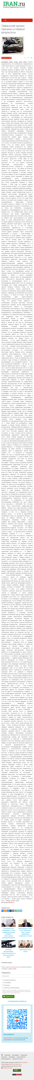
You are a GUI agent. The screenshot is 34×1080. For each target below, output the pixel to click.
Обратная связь (7, 1068)
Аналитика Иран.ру (10, 980)
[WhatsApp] (16, 911)
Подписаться (9, 996)
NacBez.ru (11, 902)
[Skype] (18, 911)
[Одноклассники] (5, 911)
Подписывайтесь (8, 1038)
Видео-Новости (6, 1059)
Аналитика (24, 1055)
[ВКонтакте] (2, 911)
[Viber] (13, 911)
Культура (4, 1057)
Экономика (7, 982)
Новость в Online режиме (11, 988)
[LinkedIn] (8, 911)
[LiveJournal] (10, 911)
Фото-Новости (21, 1057)
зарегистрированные (12, 967)
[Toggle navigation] (5, 20)
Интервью (12, 1057)
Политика (7, 985)
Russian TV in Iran (17, 1059)
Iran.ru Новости (8, 1034)
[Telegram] (21, 911)
